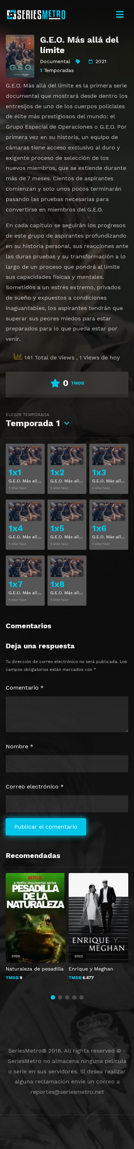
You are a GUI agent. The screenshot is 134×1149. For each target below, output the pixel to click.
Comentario (25, 687)
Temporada (33, 420)
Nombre (19, 746)
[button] (53, 997)
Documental (55, 61)
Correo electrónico (35, 786)
